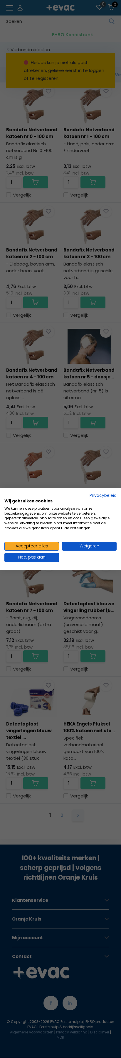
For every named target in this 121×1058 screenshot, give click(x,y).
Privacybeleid (103, 495)
